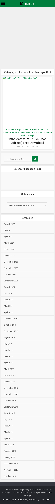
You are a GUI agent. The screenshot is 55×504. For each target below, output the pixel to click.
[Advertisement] (27, 35)
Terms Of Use (46, 499)
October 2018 (10, 400)
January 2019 (9, 381)
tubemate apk (15, 129)
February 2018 (10, 451)
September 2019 (11, 331)
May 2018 (8, 432)
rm (7, 129)
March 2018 (9, 444)
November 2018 (11, 394)
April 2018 (8, 438)
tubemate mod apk (11, 132)
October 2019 (10, 325)
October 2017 (10, 476)
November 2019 (11, 318)
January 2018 (9, 457)
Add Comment (33, 146)
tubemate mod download (31, 132)
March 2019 (9, 369)
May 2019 (8, 356)
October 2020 (10, 274)
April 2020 (8, 312)
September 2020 (11, 280)
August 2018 (9, 413)
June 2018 (8, 425)
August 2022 (9, 224)
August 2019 (9, 337)
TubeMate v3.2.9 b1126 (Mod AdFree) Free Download (27, 141)
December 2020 (11, 262)
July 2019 (8, 343)
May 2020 (8, 306)
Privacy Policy (22, 499)
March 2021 (9, 243)
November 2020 (11, 268)
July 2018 (8, 419)
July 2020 (8, 293)
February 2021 (10, 249)
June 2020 (8, 299)
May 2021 (8, 230)
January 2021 (9, 255)
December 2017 (11, 463)
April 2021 (8, 236)
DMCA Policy (34, 499)
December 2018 (11, 388)
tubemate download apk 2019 (35, 129)
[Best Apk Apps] (27, 3)
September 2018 (11, 407)
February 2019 (10, 375)
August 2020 (9, 287)
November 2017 (11, 470)
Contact (12, 499)
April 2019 (8, 362)
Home (5, 499)
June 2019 (8, 350)
